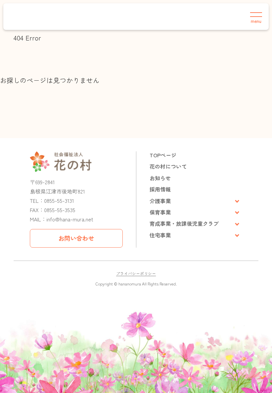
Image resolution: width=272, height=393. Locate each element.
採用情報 (160, 189)
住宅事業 (160, 235)
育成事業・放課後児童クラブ (184, 223)
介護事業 (160, 200)
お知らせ (160, 178)
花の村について (168, 166)
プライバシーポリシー (136, 273)
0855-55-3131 (59, 200)
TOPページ (163, 155)
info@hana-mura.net (69, 219)
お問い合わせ (76, 238)
